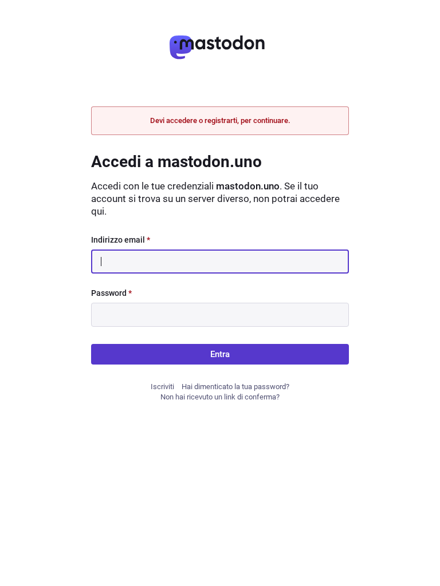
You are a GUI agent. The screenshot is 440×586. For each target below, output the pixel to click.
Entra (220, 354)
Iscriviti (162, 386)
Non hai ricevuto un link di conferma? (220, 397)
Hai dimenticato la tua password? (235, 386)
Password (111, 293)
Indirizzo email (120, 239)
